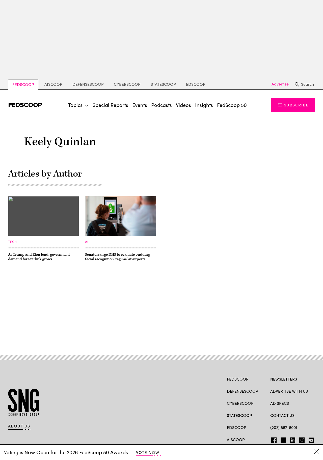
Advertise (280, 84)
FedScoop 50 (232, 104)
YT (310, 439)
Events (139, 104)
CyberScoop (127, 84)
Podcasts (161, 104)
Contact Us (282, 415)
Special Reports (110, 104)
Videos (183, 104)
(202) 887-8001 (283, 427)
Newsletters (283, 379)
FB (272, 439)
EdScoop (195, 84)
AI (87, 241)
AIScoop (53, 84)
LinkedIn (292, 439)
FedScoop (23, 84)
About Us (19, 425)
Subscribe (296, 104)
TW (282, 439)
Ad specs (279, 403)
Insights (204, 104)
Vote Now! (148, 452)
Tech (12, 241)
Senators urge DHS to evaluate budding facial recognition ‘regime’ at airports (117, 257)
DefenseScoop (88, 84)
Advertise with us (289, 391)
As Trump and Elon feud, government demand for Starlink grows (39, 257)
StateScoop (163, 84)
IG (300, 439)
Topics (75, 104)
